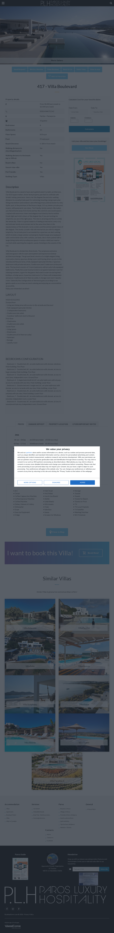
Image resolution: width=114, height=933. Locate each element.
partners (29, 452)
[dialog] (57, 466)
